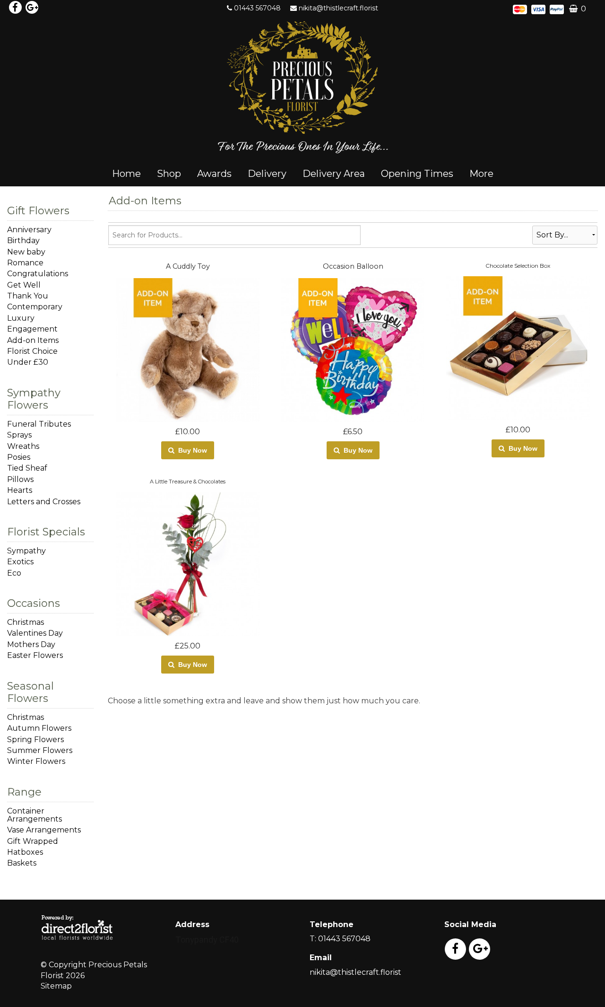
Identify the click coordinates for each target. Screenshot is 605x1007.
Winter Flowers (36, 761)
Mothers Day (31, 644)
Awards (214, 173)
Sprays (19, 434)
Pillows (20, 479)
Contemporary (34, 306)
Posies (18, 457)
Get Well (24, 284)
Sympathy (26, 550)
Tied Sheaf (27, 468)
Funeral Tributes (39, 424)
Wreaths (23, 446)
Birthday (23, 240)
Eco (14, 573)
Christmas (25, 622)
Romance (25, 262)
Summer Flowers (39, 750)
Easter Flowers (35, 655)
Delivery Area (333, 173)
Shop (169, 173)
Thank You (27, 295)
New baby (26, 251)
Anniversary (29, 229)
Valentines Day (35, 633)
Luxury (21, 318)
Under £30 (27, 362)
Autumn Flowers (39, 728)
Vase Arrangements (44, 829)
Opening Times (417, 173)
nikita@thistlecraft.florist (338, 8)
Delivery (267, 173)
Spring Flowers (35, 739)
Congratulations (37, 273)
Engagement (32, 328)
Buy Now (190, 450)
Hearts (19, 490)
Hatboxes (25, 852)
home (126, 173)
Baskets (21, 862)
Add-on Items (33, 340)
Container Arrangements (34, 814)
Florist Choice (32, 351)
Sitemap (56, 985)
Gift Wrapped (32, 841)
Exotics (20, 561)
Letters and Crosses (43, 501)
